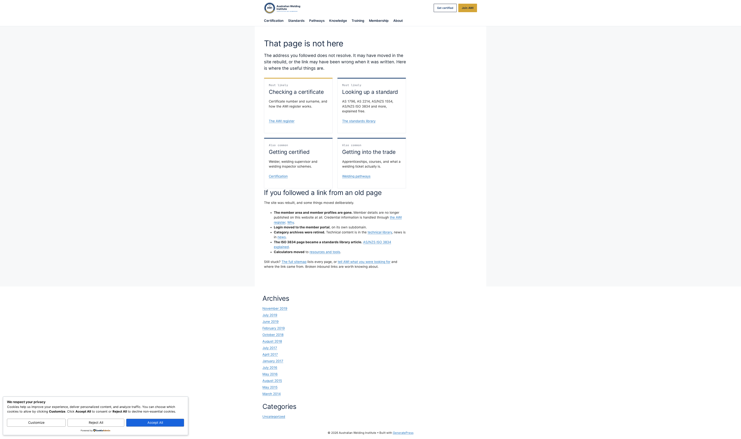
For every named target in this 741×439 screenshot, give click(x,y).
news (281, 237)
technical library (380, 232)
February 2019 (273, 328)
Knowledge (338, 21)
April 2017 (270, 354)
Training (358, 21)
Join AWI (468, 7)
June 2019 (270, 322)
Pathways (317, 21)
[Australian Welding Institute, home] (286, 8)
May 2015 (269, 387)
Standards (296, 21)
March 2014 (271, 394)
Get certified (445, 7)
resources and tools (325, 252)
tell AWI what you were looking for (364, 262)
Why (290, 222)
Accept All (155, 423)
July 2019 (269, 315)
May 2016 (270, 374)
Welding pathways (356, 176)
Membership (379, 21)
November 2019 (274, 308)
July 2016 (269, 368)
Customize (36, 423)
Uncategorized (273, 417)
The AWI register (281, 121)
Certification (273, 21)
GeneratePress (403, 433)
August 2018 (272, 341)
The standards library (359, 121)
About (398, 21)
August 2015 (272, 381)
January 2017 (272, 361)
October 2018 (272, 335)
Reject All (96, 423)
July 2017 (269, 348)
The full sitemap (294, 262)
